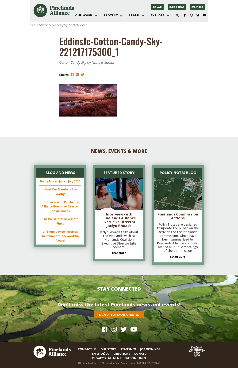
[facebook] (72, 74)
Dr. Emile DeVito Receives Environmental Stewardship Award (60, 236)
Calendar (197, 7)
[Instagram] (190, 15)
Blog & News (177, 7)
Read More (119, 253)
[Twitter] (196, 15)
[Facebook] (184, 15)
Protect (111, 15)
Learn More (177, 256)
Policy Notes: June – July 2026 (60, 181)
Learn (134, 15)
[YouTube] (202, 15)
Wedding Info (135, 358)
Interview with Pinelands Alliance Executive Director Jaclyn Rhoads (60, 206)
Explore (157, 15)
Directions (121, 354)
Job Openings (150, 349)
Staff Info (128, 349)
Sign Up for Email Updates (119, 315)
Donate (158, 7)
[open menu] (95, 15)
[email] (77, 74)
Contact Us (87, 349)
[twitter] (82, 74)
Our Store (108, 349)
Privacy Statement (106, 358)
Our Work (83, 15)
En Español (100, 354)
